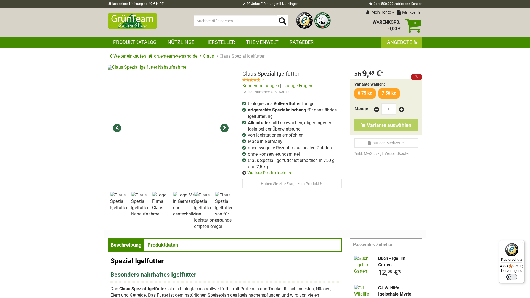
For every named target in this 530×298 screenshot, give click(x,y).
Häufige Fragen (297, 85)
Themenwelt (262, 42)
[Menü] (521, 243)
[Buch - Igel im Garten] (362, 265)
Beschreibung (126, 245)
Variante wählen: (369, 84)
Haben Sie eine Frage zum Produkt (290, 184)
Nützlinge (181, 42)
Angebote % (402, 42)
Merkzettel (412, 12)
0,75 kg (365, 93)
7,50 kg (389, 93)
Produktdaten (162, 245)
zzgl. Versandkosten (393, 153)
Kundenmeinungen (260, 85)
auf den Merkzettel (388, 143)
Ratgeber (302, 42)
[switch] (511, 277)
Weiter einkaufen (129, 56)
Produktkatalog (135, 42)
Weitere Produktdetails (269, 172)
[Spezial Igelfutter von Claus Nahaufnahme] (171, 128)
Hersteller (220, 42)
